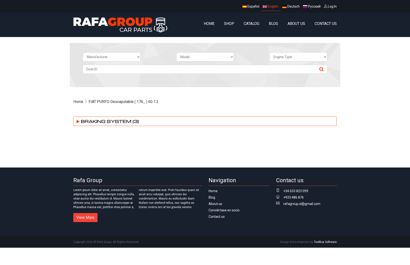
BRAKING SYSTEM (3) (109, 121)
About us (296, 23)
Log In (332, 6)
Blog (273, 23)
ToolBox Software (325, 242)
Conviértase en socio (224, 210)
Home (209, 23)
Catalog (251, 23)
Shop (229, 23)
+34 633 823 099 (295, 191)
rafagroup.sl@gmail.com (301, 204)
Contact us (326, 23)
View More (85, 217)
